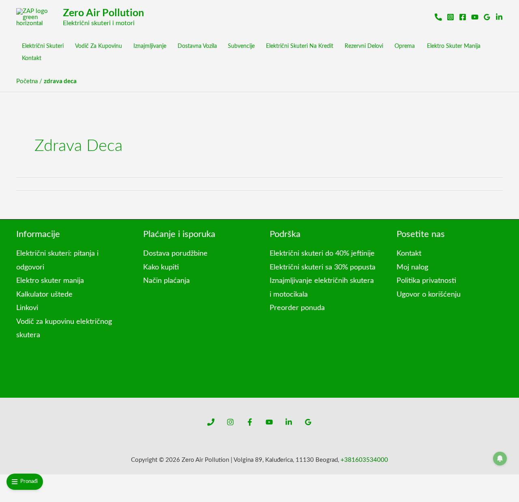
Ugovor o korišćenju (429, 294)
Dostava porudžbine (175, 253)
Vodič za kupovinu (98, 46)
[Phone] (210, 422)
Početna (27, 81)
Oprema (405, 46)
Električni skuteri (43, 46)
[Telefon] (438, 17)
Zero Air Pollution (103, 12)
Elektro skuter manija (453, 46)
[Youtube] (474, 17)
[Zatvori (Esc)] (50, 481)
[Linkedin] (288, 422)
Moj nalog (412, 267)
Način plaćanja (166, 280)
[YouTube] (269, 422)
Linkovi (27, 308)
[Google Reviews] (487, 17)
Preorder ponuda (297, 308)
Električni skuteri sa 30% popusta (322, 267)
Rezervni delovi (364, 46)
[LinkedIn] (499, 17)
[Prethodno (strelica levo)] (6, 495)
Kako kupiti (161, 267)
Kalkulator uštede (44, 294)
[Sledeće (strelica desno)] (21, 495)
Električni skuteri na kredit (299, 46)
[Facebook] (462, 17)
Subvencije (241, 46)
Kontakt (31, 58)
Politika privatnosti (426, 280)
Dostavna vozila (197, 46)
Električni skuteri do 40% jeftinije (322, 253)
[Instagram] (450, 17)
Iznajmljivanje (149, 46)
